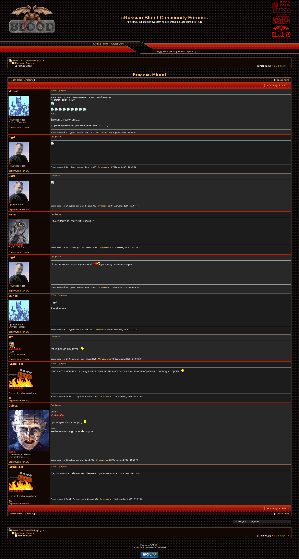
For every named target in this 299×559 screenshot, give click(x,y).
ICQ (11, 356)
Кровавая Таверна (24, 63)
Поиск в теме (282, 80)
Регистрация (169, 51)
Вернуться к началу (19, 127)
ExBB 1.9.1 (154, 545)
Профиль (62, 90)
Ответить (29, 80)
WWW (53, 90)
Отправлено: (102, 132)
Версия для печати (277, 85)
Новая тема (16, 80)
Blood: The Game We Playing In (28, 60)
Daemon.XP (161, 547)
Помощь (95, 43)
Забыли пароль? (185, 51)
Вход (158, 51)
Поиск (104, 43)
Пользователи (117, 43)
